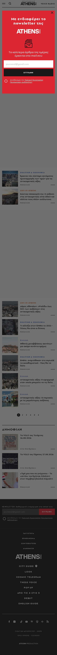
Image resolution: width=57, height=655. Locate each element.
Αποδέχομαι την (26, 81)
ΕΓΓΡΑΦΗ (28, 72)
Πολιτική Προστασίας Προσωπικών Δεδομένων (26, 81)
